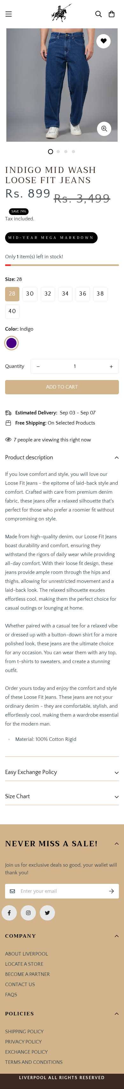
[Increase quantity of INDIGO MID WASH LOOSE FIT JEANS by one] (111, 366)
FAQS (11, 995)
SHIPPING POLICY (24, 1032)
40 (12, 311)
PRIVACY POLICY (23, 1042)
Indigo (11, 343)
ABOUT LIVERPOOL (26, 954)
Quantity (14, 366)
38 (100, 294)
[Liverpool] (62, 14)
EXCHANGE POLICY (26, 1052)
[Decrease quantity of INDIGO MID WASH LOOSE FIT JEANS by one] (38, 366)
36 (82, 294)
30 (30, 294)
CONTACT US (20, 984)
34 (65, 294)
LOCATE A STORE (24, 964)
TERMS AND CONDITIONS (34, 1062)
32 (48, 294)
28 (12, 294)
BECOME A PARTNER (27, 974)
